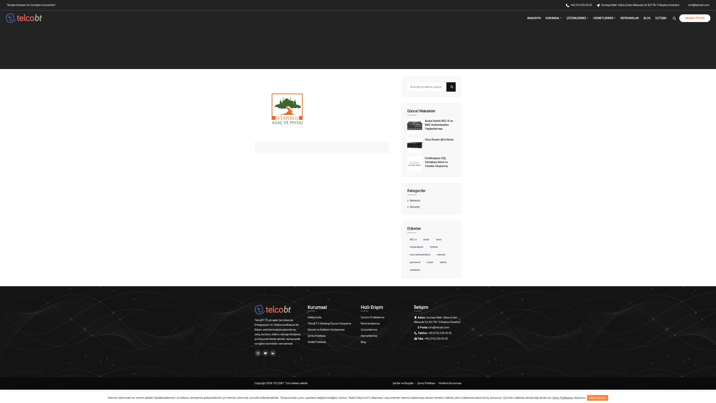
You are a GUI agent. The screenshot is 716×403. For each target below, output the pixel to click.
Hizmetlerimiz (369, 335)
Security (415, 207)
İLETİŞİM (660, 18)
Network (415, 200)
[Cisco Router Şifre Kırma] (414, 145)
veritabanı (415, 269)
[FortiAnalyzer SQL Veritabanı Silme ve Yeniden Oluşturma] (414, 163)
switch (443, 262)
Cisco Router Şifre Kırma (439, 139)
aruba (426, 239)
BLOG (647, 18)
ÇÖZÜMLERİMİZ (576, 18)
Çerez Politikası (317, 335)
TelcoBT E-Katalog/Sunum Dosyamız (329, 323)
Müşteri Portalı (694, 18)
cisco (439, 239)
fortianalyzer (416, 247)
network (441, 254)
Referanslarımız (370, 323)
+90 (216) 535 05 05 (440, 333)
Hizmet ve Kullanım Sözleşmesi (326, 329)
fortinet (434, 247)
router (430, 262)
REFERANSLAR (630, 18)
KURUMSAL (553, 18)
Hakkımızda (314, 317)
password (415, 262)
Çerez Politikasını (562, 397)
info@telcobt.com (698, 5)
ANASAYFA (534, 18)
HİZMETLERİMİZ (603, 18)
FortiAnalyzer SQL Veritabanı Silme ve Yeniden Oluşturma (436, 162)
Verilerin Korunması (450, 383)
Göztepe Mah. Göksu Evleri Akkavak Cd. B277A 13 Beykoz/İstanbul (640, 5)
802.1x (413, 239)
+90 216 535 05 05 (581, 5)
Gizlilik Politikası (317, 341)
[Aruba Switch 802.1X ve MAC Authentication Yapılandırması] (414, 126)
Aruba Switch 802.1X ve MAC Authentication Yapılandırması (439, 124)
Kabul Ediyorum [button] (597, 397)
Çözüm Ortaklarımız (372, 317)
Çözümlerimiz (369, 329)
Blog (363, 341)
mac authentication (420, 254)
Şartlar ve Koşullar (403, 383)
